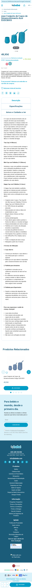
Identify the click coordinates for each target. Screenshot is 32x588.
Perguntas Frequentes (16, 502)
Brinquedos (16, 476)
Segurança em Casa (16, 485)
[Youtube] (14, 93)
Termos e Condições (16, 506)
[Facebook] (2, 93)
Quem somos (16, 525)
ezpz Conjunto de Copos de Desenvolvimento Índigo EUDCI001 (14, 377)
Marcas (16, 527)
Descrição (16, 100)
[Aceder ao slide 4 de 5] (18, 392)
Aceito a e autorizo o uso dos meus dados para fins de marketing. (16, 432)
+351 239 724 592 (16, 452)
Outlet (16, 481)
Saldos (16, 469)
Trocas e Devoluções (16, 504)
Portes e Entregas (16, 509)
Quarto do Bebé (16, 490)
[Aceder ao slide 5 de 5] (21, 392)
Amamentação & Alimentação (16, 478)
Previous (3, 372)
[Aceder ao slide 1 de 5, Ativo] (10, 392)
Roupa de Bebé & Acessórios (16, 492)
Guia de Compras (16, 511)
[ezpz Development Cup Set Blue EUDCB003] (14, 51)
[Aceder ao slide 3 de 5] (16, 392)
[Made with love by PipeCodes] (16, 556)
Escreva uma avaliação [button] (11, 60)
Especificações (16, 106)
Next (29, 372)
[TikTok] (18, 93)
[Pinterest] (6, 93)
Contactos (16, 532)
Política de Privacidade (17, 430)
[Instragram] (10, 93)
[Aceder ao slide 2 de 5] (13, 392)
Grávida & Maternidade (16, 483)
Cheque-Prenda (16, 494)
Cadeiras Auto (16, 471)
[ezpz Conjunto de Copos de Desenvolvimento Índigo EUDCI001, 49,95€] (16, 365)
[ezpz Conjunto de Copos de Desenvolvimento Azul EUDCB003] (17, 51)
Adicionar (22, 584)
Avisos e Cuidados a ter (16, 112)
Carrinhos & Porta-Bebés (16, 474)
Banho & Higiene (16, 487)
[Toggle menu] (2, 5)
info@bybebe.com (16, 458)
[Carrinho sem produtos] (24, 5)
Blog (16, 530)
